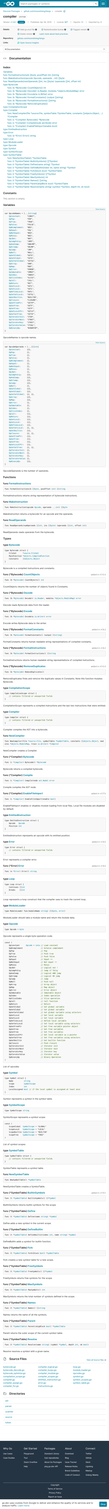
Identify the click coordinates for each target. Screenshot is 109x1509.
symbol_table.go (81, 1382)
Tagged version (80, 29)
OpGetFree (13, 306)
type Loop (8, 138)
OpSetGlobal (15, 258)
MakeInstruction (18, 501)
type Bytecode (10, 84)
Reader (41, 598)
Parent (31, 1320)
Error (12, 841)
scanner (9, 1411)
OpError (12, 269)
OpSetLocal (14, 289)
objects (27, 556)
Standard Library (51, 1453)
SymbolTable (62, 741)
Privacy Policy (55, 1493)
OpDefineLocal (16, 292)
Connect (90, 1448)
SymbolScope (29, 1084)
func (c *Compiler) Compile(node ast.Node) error (32, 123)
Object (36, 559)
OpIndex (12, 275)
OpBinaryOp (14, 328)
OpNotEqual (14, 233)
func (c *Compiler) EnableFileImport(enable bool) (32, 126)
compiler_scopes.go (48, 1376)
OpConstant (14, 216)
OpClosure (13, 300)
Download (69, 1453)
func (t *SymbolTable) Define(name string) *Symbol (33, 164)
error (78, 598)
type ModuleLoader (13, 142)
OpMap (11, 266)
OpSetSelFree (15, 314)
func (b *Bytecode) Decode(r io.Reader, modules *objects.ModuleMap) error (45, 91)
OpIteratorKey (16, 322)
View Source (100, 209)
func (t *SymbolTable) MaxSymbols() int (27, 177)
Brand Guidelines (72, 1470)
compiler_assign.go (12, 1382)
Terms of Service (55, 1489)
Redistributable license (53, 29)
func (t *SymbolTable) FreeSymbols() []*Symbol (31, 174)
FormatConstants (34, 629)
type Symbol (9, 148)
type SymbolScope (12, 151)
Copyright (55, 1485)
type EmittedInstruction (15, 129)
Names (32, 1302)
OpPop (11, 219)
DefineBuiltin (35, 1229)
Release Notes (71, 1466)
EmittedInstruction (20, 815)
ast (40, 780)
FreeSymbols (35, 1266)
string (32, 213)
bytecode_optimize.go (14, 1373)
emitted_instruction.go (49, 1379)
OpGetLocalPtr (16, 311)
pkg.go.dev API (51, 1466)
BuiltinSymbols (36, 1192)
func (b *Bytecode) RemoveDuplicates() (27, 103)
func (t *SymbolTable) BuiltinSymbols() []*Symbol (32, 161)
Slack (88, 1462)
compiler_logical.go (48, 1367)
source (27, 553)
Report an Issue (55, 1497)
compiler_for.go (11, 1386)
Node (45, 780)
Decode (28, 592)
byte (36, 489)
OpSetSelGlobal (16, 261)
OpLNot (12, 238)
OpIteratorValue (17, 325)
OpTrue (12, 222)
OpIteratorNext (16, 320)
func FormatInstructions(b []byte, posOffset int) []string (31, 75)
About (68, 1448)
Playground (29, 1453)
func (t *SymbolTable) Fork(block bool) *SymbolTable (34, 170)
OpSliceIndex (15, 278)
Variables (7, 71)
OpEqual (12, 230)
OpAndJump (13, 244)
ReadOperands (17, 520)
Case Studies (9, 1458)
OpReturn (13, 283)
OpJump (12, 250)
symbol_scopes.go (82, 1379)
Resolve (32, 1339)
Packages (49, 1448)
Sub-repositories (51, 1458)
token (8, 1422)
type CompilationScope (15, 107)
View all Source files (95, 1360)
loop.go (77, 1367)
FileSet (35, 553)
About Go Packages (53, 1462)
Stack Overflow (30, 1462)
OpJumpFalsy (15, 241)
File (39, 741)
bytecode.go (9, 1367)
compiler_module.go (48, 1373)
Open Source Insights (29, 43)
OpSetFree (13, 308)
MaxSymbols (35, 1284)
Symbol (13, 1072)
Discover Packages (11, 11)
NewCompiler (17, 735)
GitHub (89, 1458)
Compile (28, 775)
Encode (28, 611)
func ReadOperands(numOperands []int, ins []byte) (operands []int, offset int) (42, 81)
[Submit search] (96, 3)
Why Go (7, 1448)
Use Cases (7, 1453)
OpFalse (12, 224)
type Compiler (10, 110)
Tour (26, 1458)
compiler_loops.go (47, 1370)
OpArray (12, 264)
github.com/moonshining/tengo (37, 11)
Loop (12, 878)
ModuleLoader (17, 905)
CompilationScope (19, 688)
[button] (18, 29)
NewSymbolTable (19, 1174)
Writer (41, 616)
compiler (58, 11)
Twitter (89, 1453)
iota (37, 945)
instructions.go (45, 1386)
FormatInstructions (20, 483)
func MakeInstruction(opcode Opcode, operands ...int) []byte (33, 78)
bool (52, 799)
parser (8, 1406)
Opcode (37, 507)
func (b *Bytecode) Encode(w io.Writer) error (30, 94)
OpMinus (12, 236)
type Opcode (9, 145)
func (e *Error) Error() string (21, 135)
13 (78, 22)
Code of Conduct (72, 1475)
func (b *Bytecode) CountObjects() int (26, 87)
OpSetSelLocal (16, 294)
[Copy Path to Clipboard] (64, 11)
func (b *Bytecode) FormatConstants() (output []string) (35, 97)
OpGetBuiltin (15, 297)
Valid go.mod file (27, 29)
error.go (42, 1382)
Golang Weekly (92, 1475)
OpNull (12, 252)
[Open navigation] (103, 3)
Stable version (26, 34)
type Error (8, 132)
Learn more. (24, 1505)
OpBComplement (16, 227)
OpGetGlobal (15, 255)
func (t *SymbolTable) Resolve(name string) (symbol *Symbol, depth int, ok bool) (48, 186)
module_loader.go (82, 1370)
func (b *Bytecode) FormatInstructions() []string (31, 100)
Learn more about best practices (53, 34)
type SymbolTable (12, 154)
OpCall (12, 280)
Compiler (14, 711)
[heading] (11, 4)
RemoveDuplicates (34, 666)
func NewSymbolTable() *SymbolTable (26, 158)
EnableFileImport (33, 793)
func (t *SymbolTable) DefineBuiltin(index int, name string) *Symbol (41, 167)
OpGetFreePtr (15, 303)
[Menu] (54, 49)
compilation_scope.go (14, 1376)
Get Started (30, 1448)
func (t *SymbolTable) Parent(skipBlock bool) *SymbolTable (37, 183)
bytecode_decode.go (13, 1370)
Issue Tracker (71, 1462)
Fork (30, 1247)
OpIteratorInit (16, 317)
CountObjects (32, 574)
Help (26, 1466)
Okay (103, 1504)
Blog (67, 1458)
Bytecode (14, 544)
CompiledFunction (40, 556)
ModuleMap (69, 598)
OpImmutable (15, 272)
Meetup (89, 1470)
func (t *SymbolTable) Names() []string (27, 180)
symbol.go (78, 1376)
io (35, 598)
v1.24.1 (10, 22)
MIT (66, 22)
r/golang (89, 1466)
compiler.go (9, 1379)
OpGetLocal (14, 286)
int (36, 347)
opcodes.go (79, 1373)
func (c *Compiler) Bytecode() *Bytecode (28, 119)
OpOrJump (13, 247)
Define (31, 1211)
